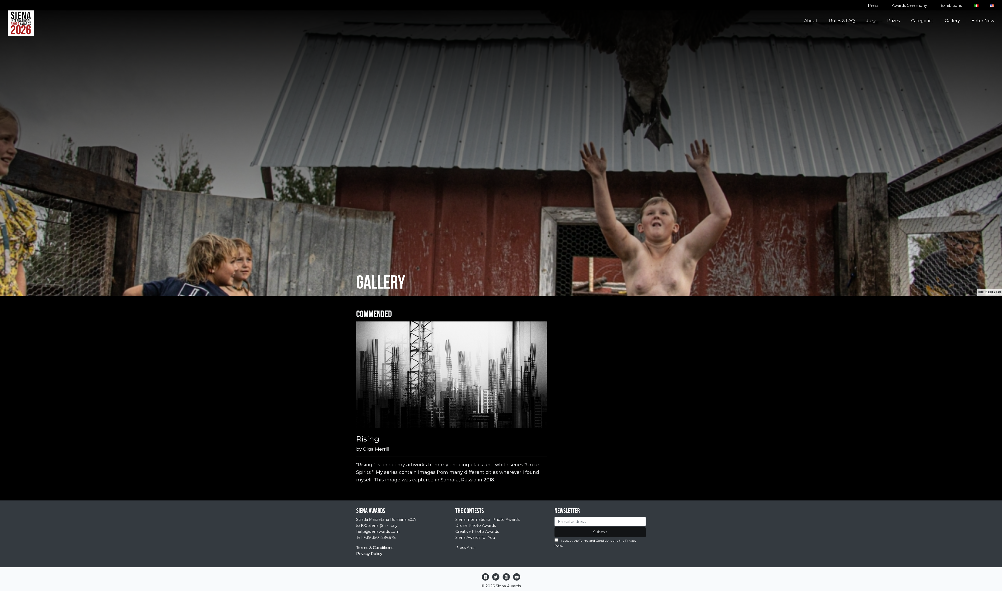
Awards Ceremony (909, 5)
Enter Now (982, 20)
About (811, 20)
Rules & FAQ (842, 20)
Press (873, 5)
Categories (922, 20)
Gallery (952, 20)
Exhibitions (951, 5)
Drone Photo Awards (475, 525)
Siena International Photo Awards (487, 519)
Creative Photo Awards (477, 531)
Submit (600, 532)
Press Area (465, 547)
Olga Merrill (376, 449)
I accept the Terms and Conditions (586, 540)
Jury (871, 20)
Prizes (893, 20)
